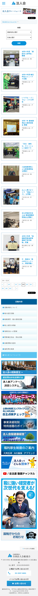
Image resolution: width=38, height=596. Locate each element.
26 (31, 284)
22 (16, 284)
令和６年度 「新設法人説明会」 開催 (28, 54)
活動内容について (10, 307)
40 (7, 288)
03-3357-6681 (20, 573)
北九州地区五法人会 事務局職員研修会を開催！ (28, 215)
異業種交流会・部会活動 (13, 337)
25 (27, 284)
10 (9, 284)
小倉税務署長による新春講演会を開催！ (27, 169)
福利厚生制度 (9, 349)
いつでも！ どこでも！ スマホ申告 (28, 100)
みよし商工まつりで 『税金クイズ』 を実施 (28, 192)
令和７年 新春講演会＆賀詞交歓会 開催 (28, 123)
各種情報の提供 (10, 343)
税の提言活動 (9, 313)
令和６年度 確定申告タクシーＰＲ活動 (28, 77)
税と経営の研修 (10, 325)
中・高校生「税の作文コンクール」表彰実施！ (28, 261)
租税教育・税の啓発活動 (13, 319)
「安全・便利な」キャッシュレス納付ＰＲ (27, 146)
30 (3, 288)
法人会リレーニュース (9, 22)
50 (10, 288)
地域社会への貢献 (10, 331)
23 (20, 284)
